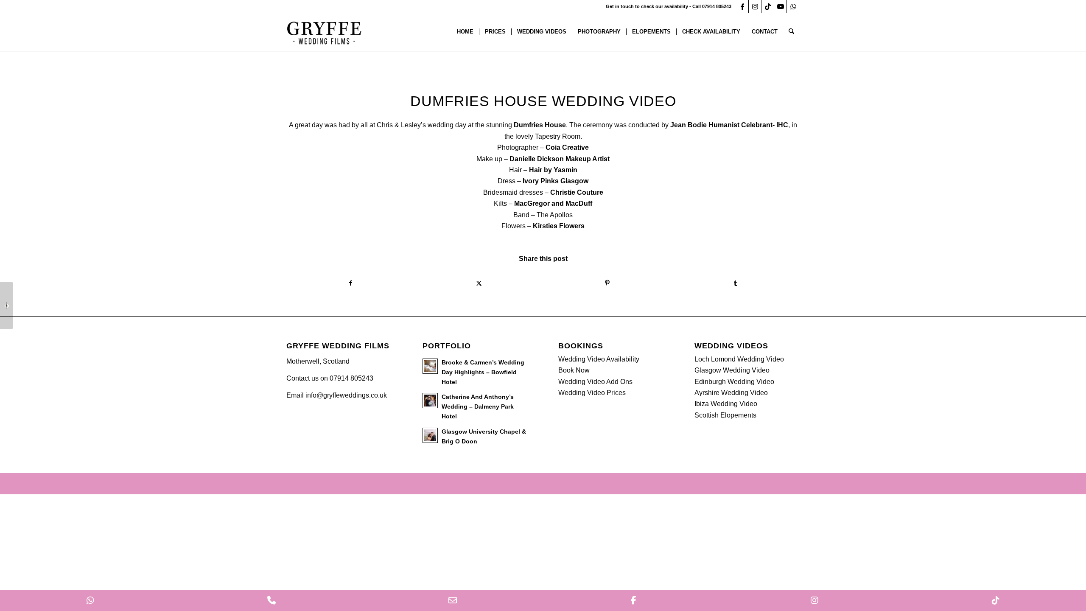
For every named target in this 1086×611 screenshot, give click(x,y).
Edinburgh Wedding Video (734, 381)
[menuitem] (465, 32)
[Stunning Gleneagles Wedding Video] (6, 305)
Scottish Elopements (725, 415)
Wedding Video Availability (598, 359)
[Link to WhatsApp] (793, 6)
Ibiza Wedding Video (725, 403)
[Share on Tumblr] (736, 283)
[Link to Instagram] (755, 6)
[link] (540, 125)
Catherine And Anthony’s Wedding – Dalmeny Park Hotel (478, 407)
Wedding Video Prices (592, 392)
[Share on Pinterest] (607, 283)
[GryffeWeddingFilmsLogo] (324, 32)
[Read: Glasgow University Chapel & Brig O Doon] (430, 435)
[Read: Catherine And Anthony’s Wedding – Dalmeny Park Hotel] (430, 400)
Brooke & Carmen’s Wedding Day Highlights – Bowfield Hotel (483, 372)
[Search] (791, 32)
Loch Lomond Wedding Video (739, 359)
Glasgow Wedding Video (732, 370)
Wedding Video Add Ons (595, 381)
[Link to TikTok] (767, 6)
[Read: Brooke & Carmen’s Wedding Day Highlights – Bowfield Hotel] (430, 366)
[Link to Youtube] (780, 6)
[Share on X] (479, 283)
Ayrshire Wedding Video (731, 392)
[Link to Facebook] (742, 6)
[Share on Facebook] (350, 283)
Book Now (574, 370)
